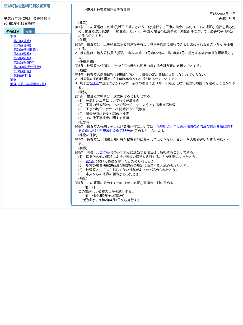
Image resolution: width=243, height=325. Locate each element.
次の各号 (106, 152)
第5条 (90, 161)
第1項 (94, 83)
